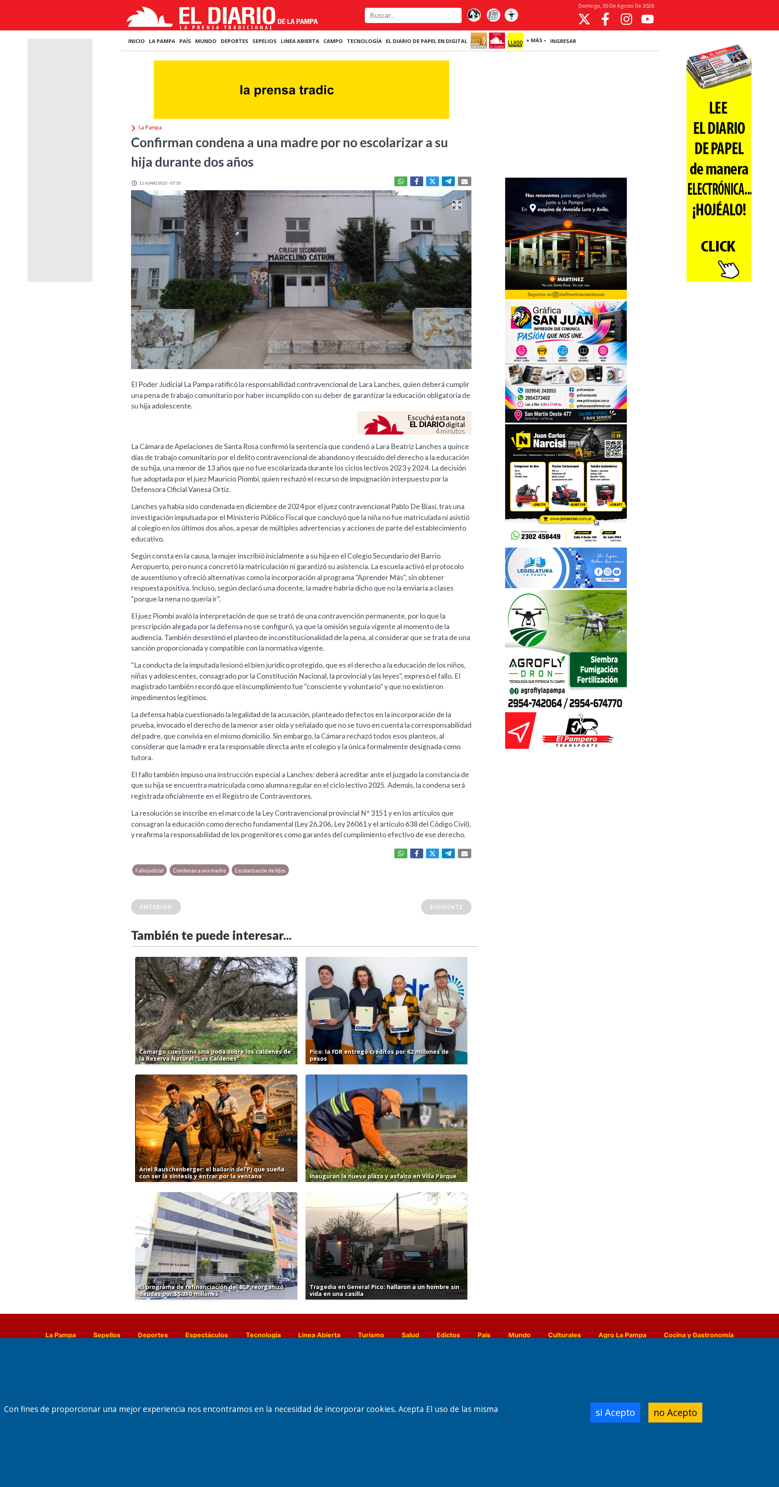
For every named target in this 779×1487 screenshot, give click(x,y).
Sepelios (107, 1335)
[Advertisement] (566, 115)
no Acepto (675, 1412)
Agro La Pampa (622, 1335)
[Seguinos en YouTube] (647, 19)
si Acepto (615, 1412)
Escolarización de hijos (260, 870)
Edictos (448, 1335)
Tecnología (263, 1335)
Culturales (564, 1335)
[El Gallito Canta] (474, 15)
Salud (410, 1335)
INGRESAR (563, 41)
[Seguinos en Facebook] (605, 19)
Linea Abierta (319, 1335)
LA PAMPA (162, 41)
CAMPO (333, 41)
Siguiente (446, 907)
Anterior (156, 907)
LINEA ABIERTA (300, 41)
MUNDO (206, 41)
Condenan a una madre (199, 870)
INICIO (136, 41)
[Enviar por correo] (464, 181)
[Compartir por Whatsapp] (400, 181)
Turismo (371, 1335)
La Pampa (60, 1335)
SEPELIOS (264, 41)
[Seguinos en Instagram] (626, 19)
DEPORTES (234, 41)
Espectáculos (206, 1335)
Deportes (153, 1335)
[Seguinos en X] (584, 19)
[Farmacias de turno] (511, 15)
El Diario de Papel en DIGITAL (426, 41)
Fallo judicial (150, 870)
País (484, 1335)
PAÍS (185, 41)
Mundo (519, 1335)
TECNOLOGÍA (364, 41)
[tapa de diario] (493, 15)
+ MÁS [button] (534, 40)
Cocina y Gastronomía (699, 1335)
